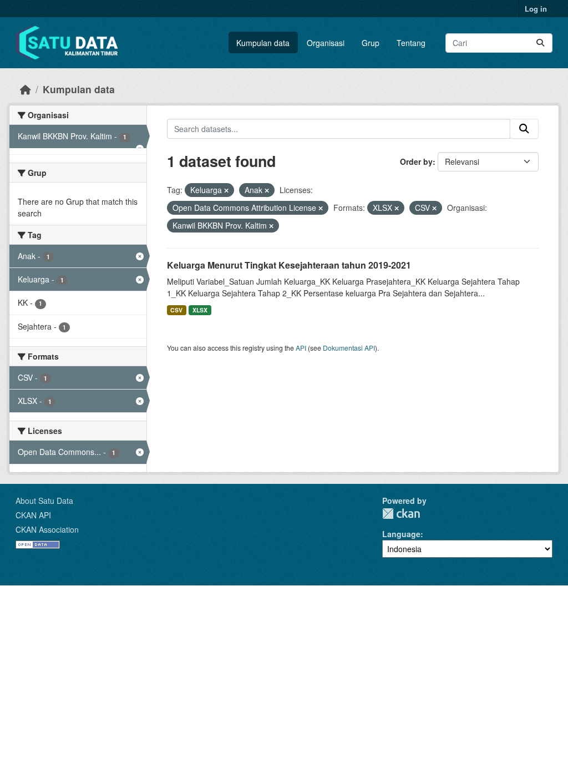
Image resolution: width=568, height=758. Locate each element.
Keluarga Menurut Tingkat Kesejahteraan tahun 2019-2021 (289, 265)
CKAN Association (47, 529)
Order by (416, 161)
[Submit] (540, 43)
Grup (370, 42)
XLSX (199, 310)
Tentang (411, 42)
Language (401, 533)
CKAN (401, 513)
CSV (176, 310)
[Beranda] (25, 89)
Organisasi (325, 42)
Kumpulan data (263, 42)
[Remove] (226, 190)
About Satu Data (44, 500)
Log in (536, 8)
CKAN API (33, 515)
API (301, 347)
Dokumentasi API (349, 347)
